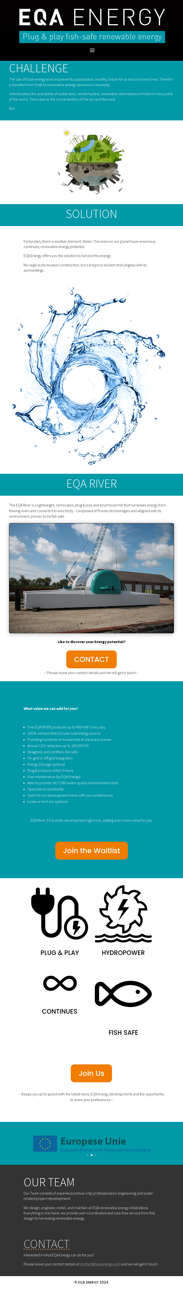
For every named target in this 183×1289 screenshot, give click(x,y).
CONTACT (91, 659)
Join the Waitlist (91, 851)
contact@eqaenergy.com (100, 1264)
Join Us (91, 1073)
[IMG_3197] (91, 631)
